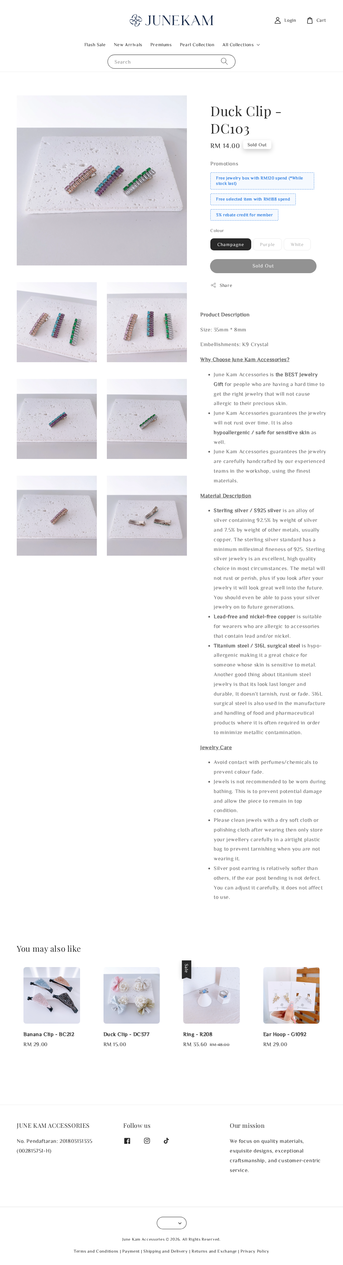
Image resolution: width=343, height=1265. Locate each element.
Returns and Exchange (214, 1251)
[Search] (224, 61)
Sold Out (263, 265)
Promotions (224, 163)
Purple (267, 244)
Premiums (161, 44)
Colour (217, 230)
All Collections (238, 44)
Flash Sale (95, 44)
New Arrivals (128, 44)
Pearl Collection (197, 44)
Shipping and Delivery (165, 1251)
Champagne (230, 244)
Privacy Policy (255, 1251)
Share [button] (226, 285)
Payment (131, 1251)
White (297, 244)
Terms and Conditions (96, 1251)
